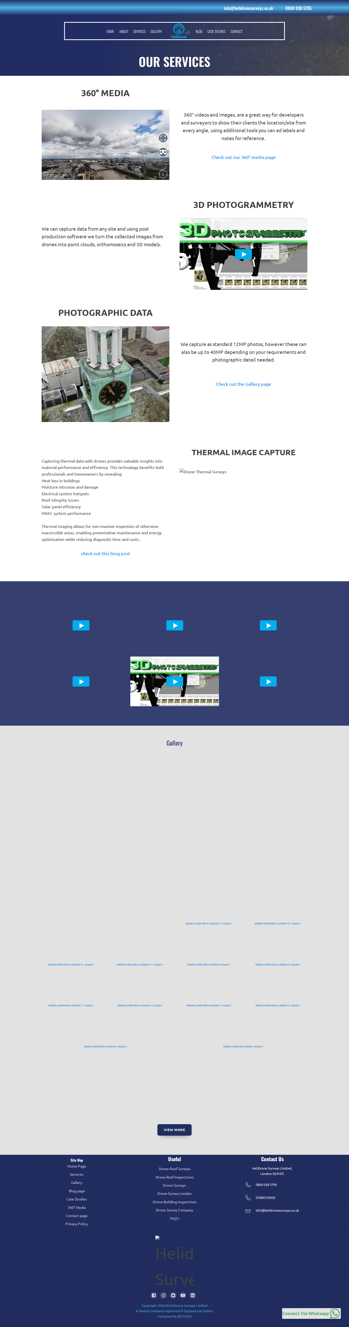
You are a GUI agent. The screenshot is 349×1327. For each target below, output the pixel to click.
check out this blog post (105, 553)
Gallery (76, 1182)
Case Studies (76, 1199)
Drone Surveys (174, 1185)
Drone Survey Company (174, 1210)
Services (76, 1174)
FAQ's (174, 1218)
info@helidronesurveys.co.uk (248, 8)
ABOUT (123, 31)
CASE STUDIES (216, 31)
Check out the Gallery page (243, 384)
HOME (110, 31)
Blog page (77, 1190)
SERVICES (139, 31)
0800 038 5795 (298, 8)
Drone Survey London (174, 1193)
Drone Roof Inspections (174, 1177)
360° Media (77, 1207)
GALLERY (156, 31)
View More (174, 1129)
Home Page (76, 1166)
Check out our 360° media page (244, 157)
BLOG (199, 31)
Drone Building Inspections (174, 1201)
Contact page (77, 1215)
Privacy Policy (76, 1223)
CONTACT (236, 31)
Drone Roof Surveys (174, 1168)
